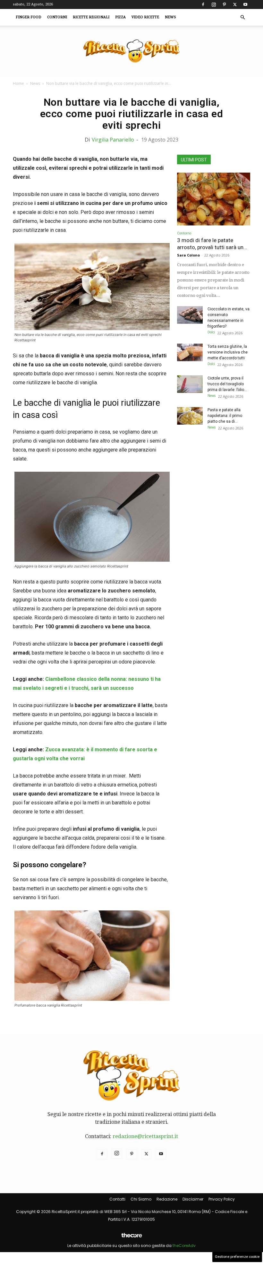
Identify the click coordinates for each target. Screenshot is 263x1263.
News (170, 17)
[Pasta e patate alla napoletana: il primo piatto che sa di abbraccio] (190, 416)
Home (18, 83)
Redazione (167, 1199)
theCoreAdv (184, 1245)
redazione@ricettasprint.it (145, 1136)
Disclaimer (192, 1199)
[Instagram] (213, 4)
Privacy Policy (221, 1199)
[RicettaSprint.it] (131, 51)
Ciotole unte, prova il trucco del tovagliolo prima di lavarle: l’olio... (227, 384)
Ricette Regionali (91, 17)
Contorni (57, 17)
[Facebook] (203, 4)
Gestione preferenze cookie (237, 1257)
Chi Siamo (141, 1199)
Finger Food (28, 17)
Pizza (120, 17)
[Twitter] (235, 4)
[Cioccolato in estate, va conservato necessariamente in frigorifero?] (190, 315)
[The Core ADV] (131, 1238)
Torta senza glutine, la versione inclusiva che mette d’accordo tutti (228, 352)
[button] (242, 17)
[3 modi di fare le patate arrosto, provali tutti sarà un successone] (213, 199)
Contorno (184, 233)
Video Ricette (145, 17)
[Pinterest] (224, 4)
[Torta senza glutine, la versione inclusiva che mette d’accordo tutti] (190, 352)
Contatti (117, 1199)
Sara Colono (188, 255)
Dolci (211, 332)
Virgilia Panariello (113, 139)
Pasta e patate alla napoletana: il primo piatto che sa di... (225, 416)
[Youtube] (245, 4)
